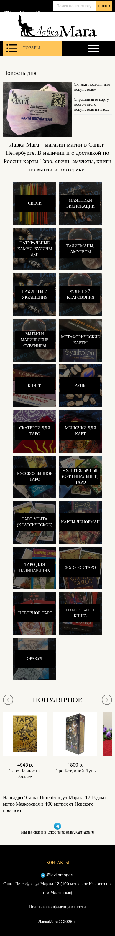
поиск (104, 5)
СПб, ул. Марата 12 (21, 13)
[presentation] (8, 700)
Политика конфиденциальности (57, 906)
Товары (31, 48)
